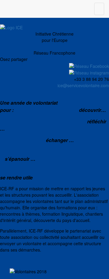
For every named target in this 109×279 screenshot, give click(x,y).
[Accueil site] (11, 27)
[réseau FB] (89, 65)
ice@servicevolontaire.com (83, 85)
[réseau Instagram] (89, 72)
